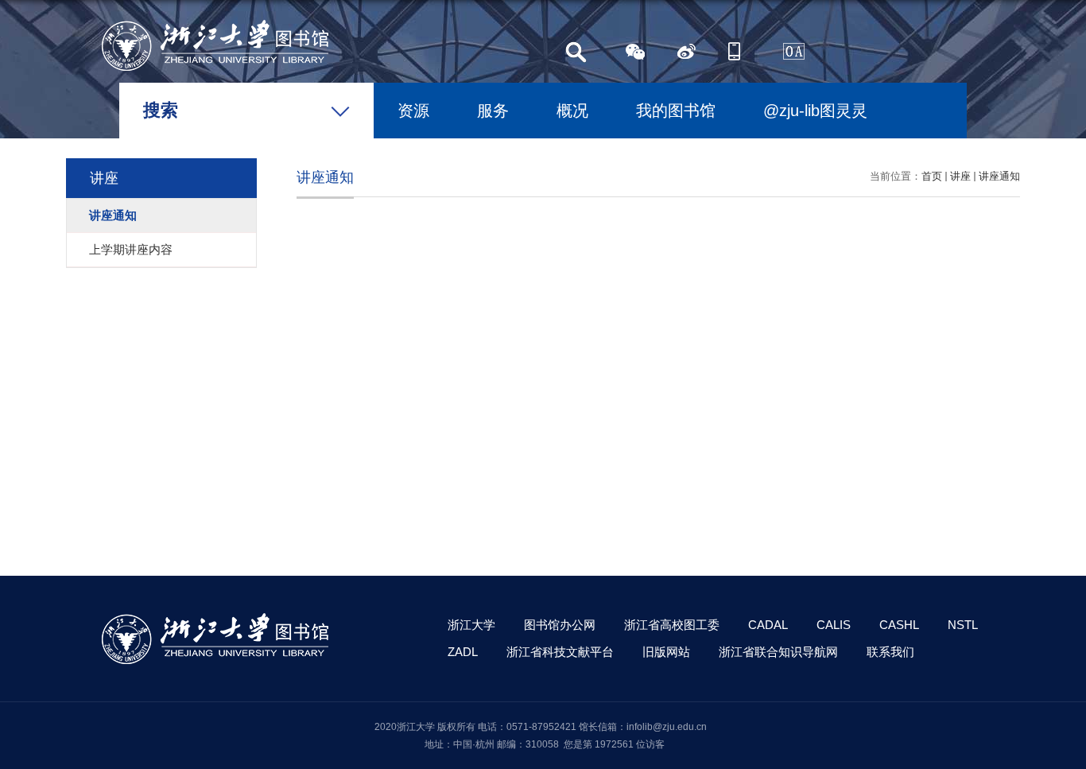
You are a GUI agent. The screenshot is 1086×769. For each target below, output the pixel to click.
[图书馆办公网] (785, 52)
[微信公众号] (637, 52)
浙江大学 (471, 624)
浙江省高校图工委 (671, 624)
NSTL (963, 624)
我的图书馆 (676, 110)
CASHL (899, 624)
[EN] (736, 52)
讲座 (960, 176)
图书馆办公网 (559, 624)
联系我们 (890, 651)
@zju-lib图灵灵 (815, 110)
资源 (413, 110)
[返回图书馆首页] (215, 25)
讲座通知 (999, 176)
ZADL (463, 651)
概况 (572, 110)
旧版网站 (666, 651)
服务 (493, 110)
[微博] (687, 52)
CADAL (768, 624)
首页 (931, 176)
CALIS (833, 624)
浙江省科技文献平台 (560, 651)
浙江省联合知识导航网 (778, 651)
